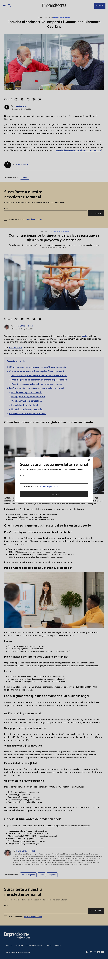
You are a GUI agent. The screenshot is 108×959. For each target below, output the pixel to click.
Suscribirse (54, 494)
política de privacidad (49, 486)
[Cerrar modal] (89, 460)
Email (22, 475)
